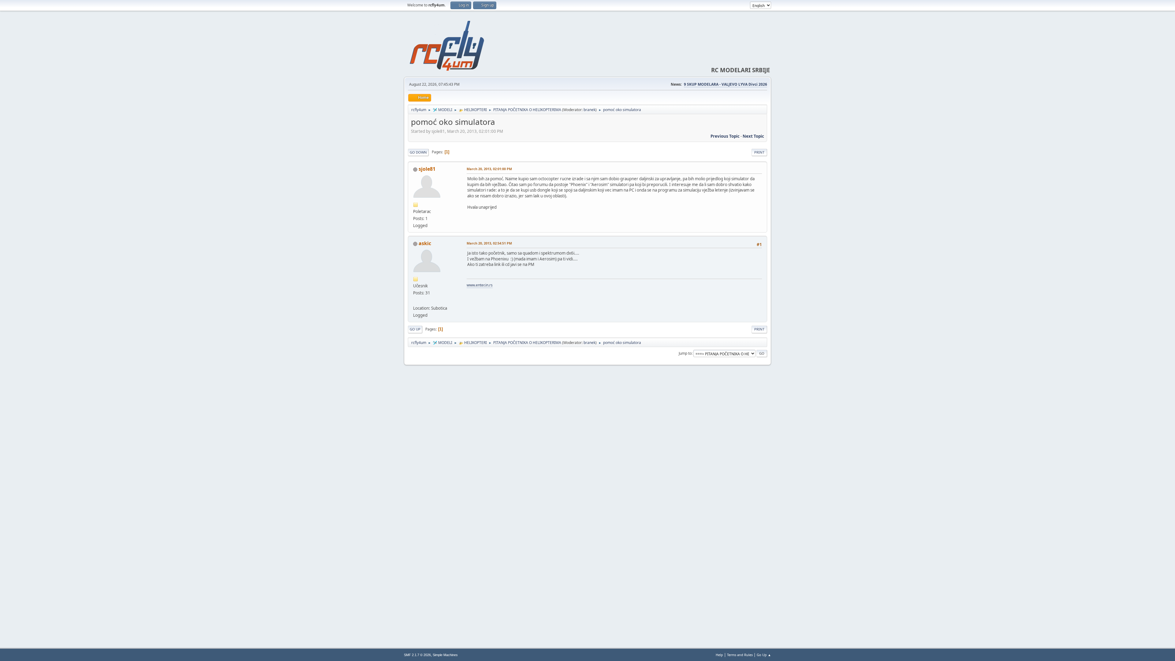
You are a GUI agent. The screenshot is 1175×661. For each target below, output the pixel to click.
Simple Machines (445, 655)
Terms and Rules (740, 654)
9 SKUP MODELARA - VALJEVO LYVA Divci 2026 (725, 84)
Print (759, 152)
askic (425, 243)
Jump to (685, 353)
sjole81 (427, 169)
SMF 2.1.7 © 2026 (417, 655)
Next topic (753, 136)
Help (719, 654)
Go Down (418, 152)
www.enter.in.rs (480, 285)
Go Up (415, 329)
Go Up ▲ (764, 654)
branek (589, 109)
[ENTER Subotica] (415, 301)
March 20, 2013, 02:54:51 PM (489, 243)
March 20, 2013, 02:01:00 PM (489, 168)
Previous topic (725, 136)
